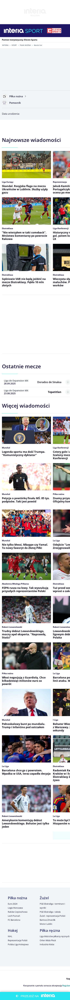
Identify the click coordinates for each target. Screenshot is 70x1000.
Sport (14, 45)
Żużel (44, 897)
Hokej (13, 930)
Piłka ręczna (50, 930)
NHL (10, 936)
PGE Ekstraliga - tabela (50, 911)
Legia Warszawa (15, 907)
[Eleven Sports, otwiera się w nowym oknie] (54, 30)
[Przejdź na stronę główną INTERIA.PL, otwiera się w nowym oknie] (14, 30)
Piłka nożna (25, 45)
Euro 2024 (12, 903)
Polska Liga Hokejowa (18, 944)
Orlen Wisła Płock (48, 940)
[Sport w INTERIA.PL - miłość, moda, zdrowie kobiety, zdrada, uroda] (34, 30)
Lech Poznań (14, 915)
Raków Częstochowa (17, 911)
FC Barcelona (14, 919)
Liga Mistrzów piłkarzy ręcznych (55, 936)
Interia (5, 45)
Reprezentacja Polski (17, 940)
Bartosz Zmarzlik (47, 919)
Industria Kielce (47, 944)
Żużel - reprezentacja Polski (52, 915)
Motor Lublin (46, 923)
